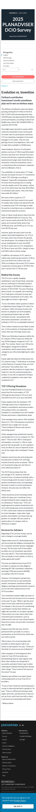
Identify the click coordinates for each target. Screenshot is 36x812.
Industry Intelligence (8, 746)
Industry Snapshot (8, 60)
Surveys (4, 736)
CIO (2, 784)
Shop (3, 775)
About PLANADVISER (8, 759)
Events (4, 743)
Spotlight (22, 739)
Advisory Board (6, 762)
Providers (6, 66)
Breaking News (24, 733)
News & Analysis (7, 733)
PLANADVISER (9, 784)
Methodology (7, 58)
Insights (5, 55)
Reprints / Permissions (9, 766)
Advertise (5, 772)
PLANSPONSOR (20, 784)
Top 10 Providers (8, 63)
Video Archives (6, 752)
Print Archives (6, 749)
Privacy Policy (20, 800)
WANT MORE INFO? (18, 81)
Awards (4, 739)
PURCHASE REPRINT (18, 77)
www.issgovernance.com (8, 789)
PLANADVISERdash (25, 736)
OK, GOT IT (18, 806)
